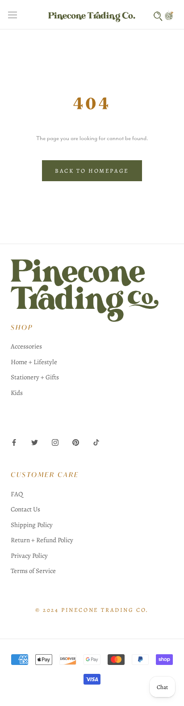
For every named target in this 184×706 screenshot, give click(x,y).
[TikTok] (96, 442)
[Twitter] (34, 442)
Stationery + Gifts (35, 377)
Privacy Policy (29, 555)
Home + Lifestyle (34, 361)
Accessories (26, 346)
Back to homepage (92, 170)
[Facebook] (14, 442)
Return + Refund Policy (42, 540)
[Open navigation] (12, 14)
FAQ (17, 494)
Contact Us (25, 509)
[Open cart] (170, 15)
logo (92, 290)
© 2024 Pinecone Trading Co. (92, 610)
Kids (17, 392)
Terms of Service (33, 570)
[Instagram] (55, 442)
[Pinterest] (75, 442)
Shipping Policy (32, 524)
